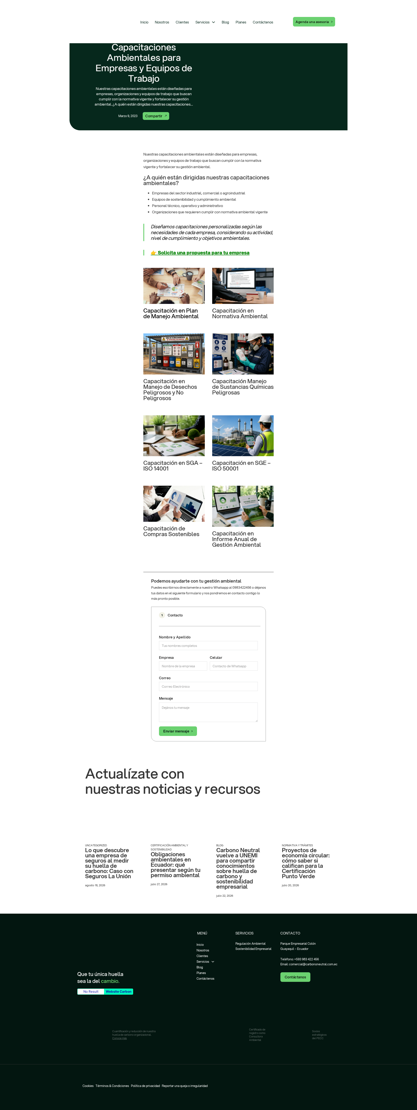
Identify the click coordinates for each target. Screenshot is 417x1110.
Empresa (166, 657)
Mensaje (166, 698)
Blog (225, 22)
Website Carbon (118, 991)
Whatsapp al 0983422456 (232, 587)
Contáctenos (263, 22)
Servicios (202, 22)
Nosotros (162, 22)
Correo (164, 677)
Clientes (182, 22)
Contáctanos (295, 976)
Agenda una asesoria (312, 21)
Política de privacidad (145, 1086)
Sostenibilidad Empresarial (253, 949)
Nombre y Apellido (175, 637)
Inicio (144, 22)
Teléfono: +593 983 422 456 (299, 959)
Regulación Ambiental (250, 943)
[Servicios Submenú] (213, 22)
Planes (241, 22)
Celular (216, 657)
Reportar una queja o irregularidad (185, 1086)
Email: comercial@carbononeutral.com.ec (309, 964)
